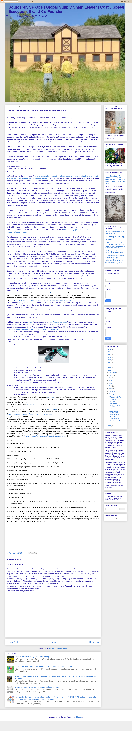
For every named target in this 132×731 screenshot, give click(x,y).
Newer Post (12, 642)
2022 (109, 360)
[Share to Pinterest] (36, 553)
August (111, 375)
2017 (109, 426)
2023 (109, 357)
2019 (109, 367)
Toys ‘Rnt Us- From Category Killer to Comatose (115, 397)
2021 (109, 362)
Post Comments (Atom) (58, 648)
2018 (109, 370)
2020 (109, 365)
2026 (109, 349)
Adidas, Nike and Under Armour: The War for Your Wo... (115, 419)
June (110, 380)
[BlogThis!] (31, 553)
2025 (109, 352)
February (112, 391)
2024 (109, 354)
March (111, 388)
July (110, 378)
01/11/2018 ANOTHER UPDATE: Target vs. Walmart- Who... (114, 405)
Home (53, 642)
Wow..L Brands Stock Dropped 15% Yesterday (114, 412)
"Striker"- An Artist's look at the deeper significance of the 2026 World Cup (43, 666)
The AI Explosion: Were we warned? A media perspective (37, 687)
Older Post (94, 642)
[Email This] (29, 553)
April (110, 386)
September (112, 372)
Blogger (79, 717)
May (110, 383)
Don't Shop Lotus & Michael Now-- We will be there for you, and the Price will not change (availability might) (115, 179)
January (111, 394)
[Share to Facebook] (34, 553)
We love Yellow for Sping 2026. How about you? (33, 657)
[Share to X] (32, 553)
